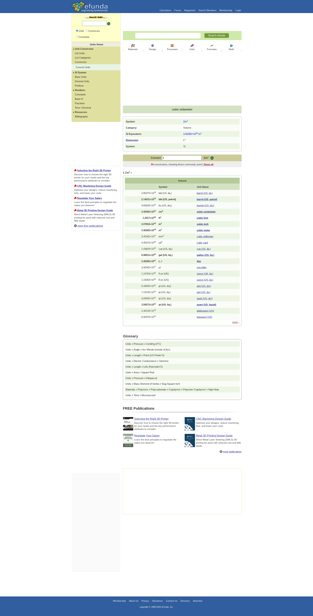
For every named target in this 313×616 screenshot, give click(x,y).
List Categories (83, 57)
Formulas (212, 49)
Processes (172, 49)
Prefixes (79, 85)
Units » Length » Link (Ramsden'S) (144, 366)
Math (231, 49)
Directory (185, 601)
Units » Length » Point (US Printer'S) (145, 355)
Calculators (165, 10)
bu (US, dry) (165, 205)
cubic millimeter (205, 236)
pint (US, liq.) (203, 292)
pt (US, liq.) (165, 292)
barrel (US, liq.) (205, 193)
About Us (133, 601)
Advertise (197, 601)
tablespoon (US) (205, 310)
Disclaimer (157, 601)
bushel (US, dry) (205, 205)
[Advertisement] (96, 350)
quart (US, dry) (205, 298)
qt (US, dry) (165, 298)
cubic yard (202, 242)
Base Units (81, 76)
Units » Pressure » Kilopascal (141, 378)
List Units (80, 53)
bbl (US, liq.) (165, 193)
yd (160, 242)
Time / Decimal (83, 107)
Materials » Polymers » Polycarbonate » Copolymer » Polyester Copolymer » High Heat (172, 389)
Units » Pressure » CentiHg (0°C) (143, 343)
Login (238, 10)
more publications (232, 451)
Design (152, 49)
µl (160, 267)
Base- (79, 98)
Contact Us (171, 601)
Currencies (81, 62)
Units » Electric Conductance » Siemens (147, 361)
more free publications (90, 225)
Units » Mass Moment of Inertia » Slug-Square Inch (153, 383)
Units (192, 49)
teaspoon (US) (204, 317)
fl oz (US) (164, 279)
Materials (133, 49)
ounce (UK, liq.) (205, 273)
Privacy (145, 601)
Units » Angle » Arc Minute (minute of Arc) (148, 349)
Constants (80, 94)
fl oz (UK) (164, 273)
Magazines (189, 10)
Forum (177, 10)
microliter (202, 267)
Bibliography (81, 116)
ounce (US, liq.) (205, 279)
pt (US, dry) (165, 286)
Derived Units (82, 81)
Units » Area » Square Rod (140, 372)
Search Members (207, 10)
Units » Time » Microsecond (140, 395)
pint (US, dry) (204, 286)
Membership (225, 10)
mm (161, 236)
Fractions (80, 103)
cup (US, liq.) (165, 248)
